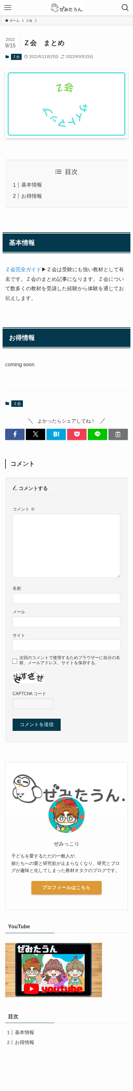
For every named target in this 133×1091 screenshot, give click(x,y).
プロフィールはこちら (66, 887)
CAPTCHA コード (29, 693)
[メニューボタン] (7, 7)
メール (19, 611)
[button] (15, 434)
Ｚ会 (16, 57)
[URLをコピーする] (118, 434)
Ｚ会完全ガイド (23, 269)
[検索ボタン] (125, 7)
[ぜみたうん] (66, 7)
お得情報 (31, 196)
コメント (24, 509)
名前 (17, 588)
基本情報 (31, 184)
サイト (19, 635)
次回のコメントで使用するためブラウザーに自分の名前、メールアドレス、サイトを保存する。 (69, 660)
